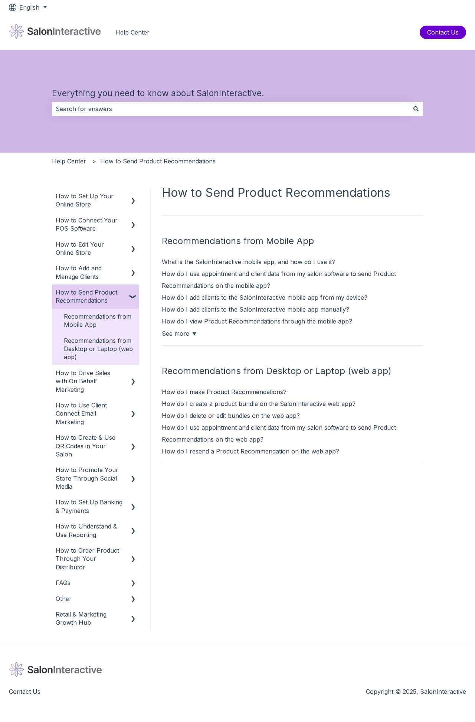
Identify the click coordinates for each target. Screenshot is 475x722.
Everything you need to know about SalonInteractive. (158, 93)
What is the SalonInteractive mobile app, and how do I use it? (248, 262)
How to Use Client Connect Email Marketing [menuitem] (81, 413)
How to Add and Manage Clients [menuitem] (79, 272)
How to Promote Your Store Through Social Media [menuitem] (87, 478)
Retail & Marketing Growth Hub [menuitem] (81, 618)
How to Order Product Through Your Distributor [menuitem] (87, 559)
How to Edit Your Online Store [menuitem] (80, 248)
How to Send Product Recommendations (158, 161)
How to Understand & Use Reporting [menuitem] (86, 530)
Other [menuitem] (64, 598)
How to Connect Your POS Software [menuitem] (87, 224)
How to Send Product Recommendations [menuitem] (86, 296)
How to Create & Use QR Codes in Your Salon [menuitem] (85, 446)
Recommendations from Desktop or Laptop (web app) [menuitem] (98, 349)
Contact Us (443, 32)
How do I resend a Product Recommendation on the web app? (250, 451)
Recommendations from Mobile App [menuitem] (97, 320)
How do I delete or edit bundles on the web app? (231, 415)
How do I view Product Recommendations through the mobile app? (257, 321)
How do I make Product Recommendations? (224, 392)
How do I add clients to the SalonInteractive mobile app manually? (255, 309)
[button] (133, 196)
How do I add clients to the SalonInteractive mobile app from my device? (264, 297)
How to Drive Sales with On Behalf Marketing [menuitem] (83, 381)
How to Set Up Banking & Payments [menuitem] (89, 506)
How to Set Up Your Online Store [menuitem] (85, 200)
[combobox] (230, 109)
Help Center (132, 32)
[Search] (416, 109)
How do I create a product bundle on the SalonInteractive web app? (259, 403)
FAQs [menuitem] (63, 582)
